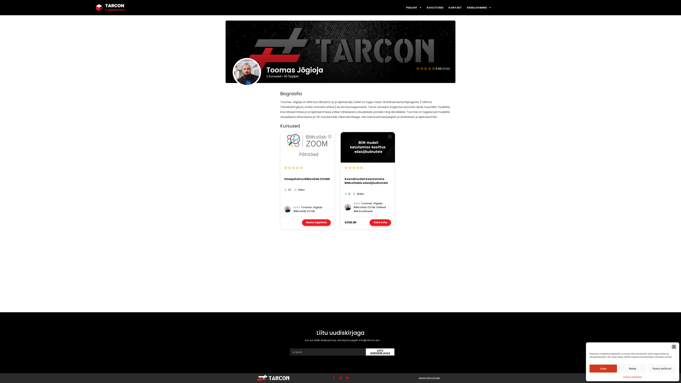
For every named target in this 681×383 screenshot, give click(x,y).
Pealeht (411, 7)
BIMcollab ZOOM (304, 211)
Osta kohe (380, 222)
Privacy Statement (632, 376)
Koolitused (435, 7)
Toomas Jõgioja (311, 207)
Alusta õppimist (316, 222)
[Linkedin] (340, 377)
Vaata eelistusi (661, 368)
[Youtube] (347, 377)
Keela (632, 368)
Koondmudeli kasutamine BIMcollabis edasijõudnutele (366, 181)
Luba (603, 368)
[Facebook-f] (333, 377)
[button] (674, 347)
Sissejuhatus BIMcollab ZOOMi (307, 179)
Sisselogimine (477, 7)
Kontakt (455, 7)
